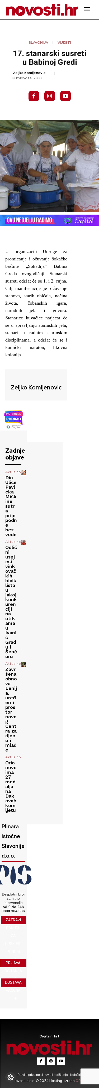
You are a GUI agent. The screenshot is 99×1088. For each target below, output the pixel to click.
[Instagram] (49, 96)
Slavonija (38, 42)
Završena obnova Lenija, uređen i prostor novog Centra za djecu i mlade (11, 709)
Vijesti (64, 42)
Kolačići (75, 1075)
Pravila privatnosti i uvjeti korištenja (43, 1075)
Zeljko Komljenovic (29, 73)
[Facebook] (34, 96)
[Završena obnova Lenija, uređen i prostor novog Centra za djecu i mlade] (23, 664)
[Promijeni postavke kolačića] (10, 1077)
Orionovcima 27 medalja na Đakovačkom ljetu (10, 786)
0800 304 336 (13, 911)
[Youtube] (65, 96)
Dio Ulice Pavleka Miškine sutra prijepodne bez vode (11, 506)
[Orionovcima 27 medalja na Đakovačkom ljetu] (23, 757)
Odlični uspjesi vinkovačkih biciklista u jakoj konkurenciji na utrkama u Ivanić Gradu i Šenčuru (11, 602)
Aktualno (13, 472)
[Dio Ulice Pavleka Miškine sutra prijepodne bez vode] (23, 472)
